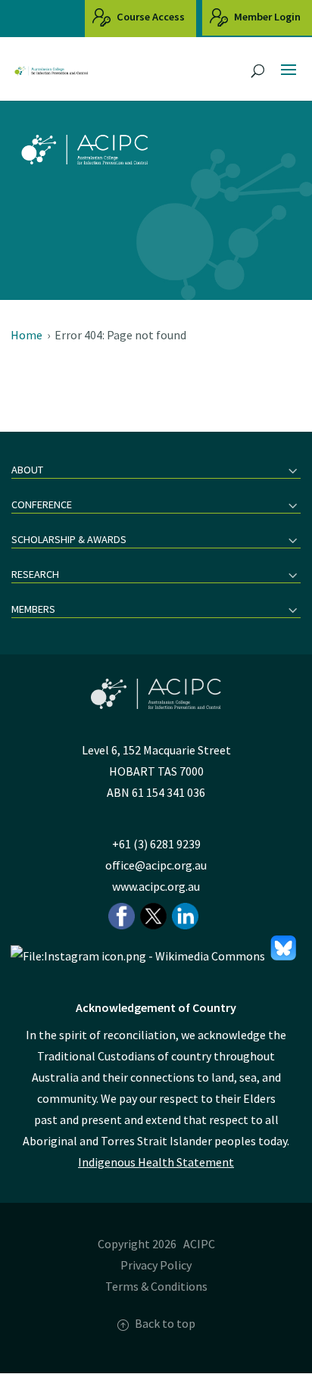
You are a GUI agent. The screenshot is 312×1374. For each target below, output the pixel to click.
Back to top (165, 1323)
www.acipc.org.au (156, 886)
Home (26, 334)
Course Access (149, 16)
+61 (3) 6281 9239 (156, 843)
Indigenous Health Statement (156, 1161)
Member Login (266, 16)
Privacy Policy (156, 1265)
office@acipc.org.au (156, 865)
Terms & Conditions (156, 1286)
